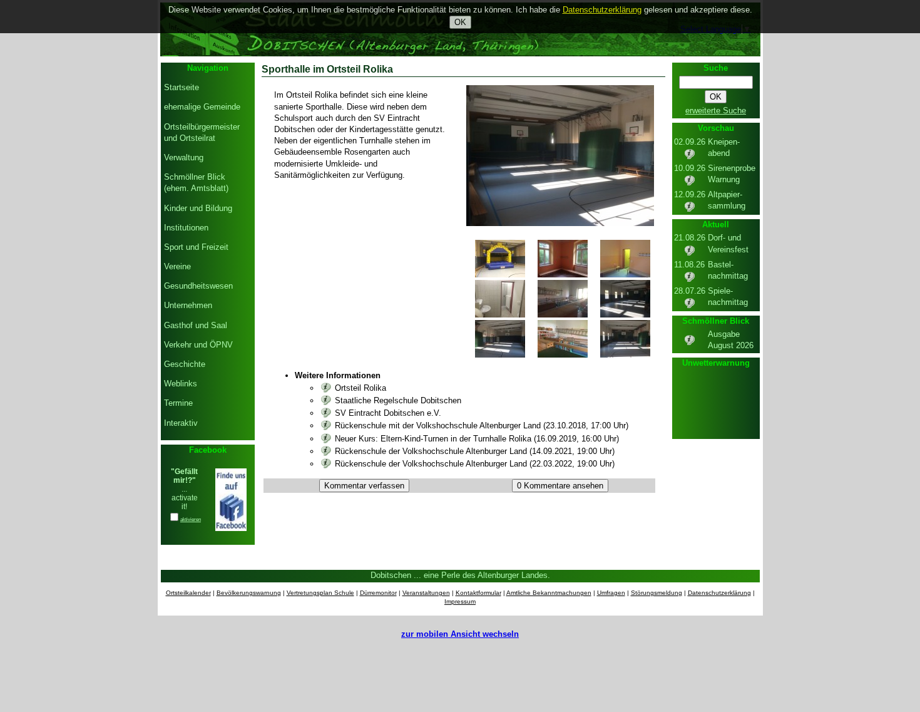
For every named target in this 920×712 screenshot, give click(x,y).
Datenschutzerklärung (719, 592)
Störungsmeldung (656, 592)
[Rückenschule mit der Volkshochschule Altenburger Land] (326, 425)
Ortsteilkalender (188, 592)
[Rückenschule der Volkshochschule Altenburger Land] (326, 451)
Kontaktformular (478, 592)
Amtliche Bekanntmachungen (548, 592)
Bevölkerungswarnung (249, 592)
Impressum (460, 601)
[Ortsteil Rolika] (326, 388)
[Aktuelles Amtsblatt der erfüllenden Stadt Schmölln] (689, 343)
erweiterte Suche (715, 110)
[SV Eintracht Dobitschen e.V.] (326, 413)
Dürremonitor (378, 592)
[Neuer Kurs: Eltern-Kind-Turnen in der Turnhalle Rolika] (326, 438)
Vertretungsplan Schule (320, 592)
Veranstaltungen (426, 592)
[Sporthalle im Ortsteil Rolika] (560, 223)
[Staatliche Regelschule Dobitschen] (326, 400)
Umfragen (611, 592)
